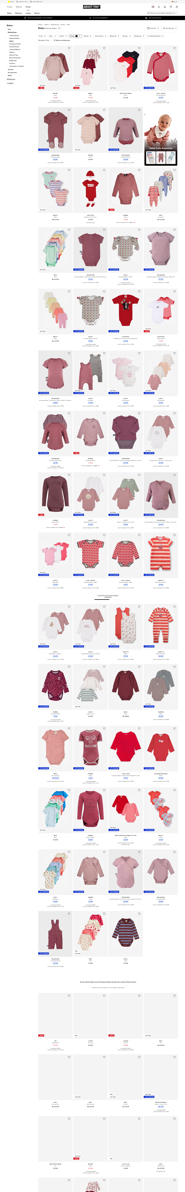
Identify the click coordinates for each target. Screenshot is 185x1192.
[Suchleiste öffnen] (148, 13)
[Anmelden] (159, 7)
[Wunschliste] (171, 7)
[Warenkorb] (177, 7)
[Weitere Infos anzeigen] (55, 104)
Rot (68, 24)
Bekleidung (55, 24)
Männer (19, 7)
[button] (153, 28)
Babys (47, 24)
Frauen (9, 7)
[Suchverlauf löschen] (176, 13)
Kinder (28, 7)
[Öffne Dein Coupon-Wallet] (153, 7)
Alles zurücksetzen (63, 40)
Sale (50, 36)
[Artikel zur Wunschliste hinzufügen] (69, 48)
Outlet (12, 1)
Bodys (63, 24)
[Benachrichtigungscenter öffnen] (165, 7)
